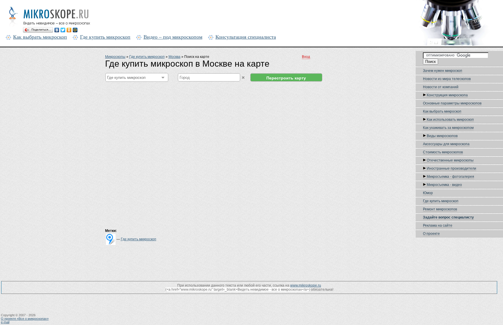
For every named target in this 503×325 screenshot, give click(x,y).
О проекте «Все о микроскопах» (25, 318)
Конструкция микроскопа (447, 95)
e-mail (5, 322)
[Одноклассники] (69, 30)
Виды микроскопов (442, 136)
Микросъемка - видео (444, 185)
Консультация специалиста (245, 37)
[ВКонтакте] (57, 30)
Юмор (428, 193)
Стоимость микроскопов (443, 152)
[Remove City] (243, 77)
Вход (306, 57)
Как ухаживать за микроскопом (448, 128)
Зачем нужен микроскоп (442, 71)
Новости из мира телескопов (447, 79)
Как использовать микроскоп (450, 120)
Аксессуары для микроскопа (446, 144)
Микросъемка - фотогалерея (450, 177)
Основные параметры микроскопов (452, 103)
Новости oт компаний (440, 87)
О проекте (431, 234)
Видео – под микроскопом (173, 37)
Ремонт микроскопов (440, 209)
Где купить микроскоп (105, 37)
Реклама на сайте (437, 225)
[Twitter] (63, 30)
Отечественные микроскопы (450, 160)
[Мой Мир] (75, 30)
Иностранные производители (451, 168)
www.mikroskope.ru (305, 285)
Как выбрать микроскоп (40, 37)
